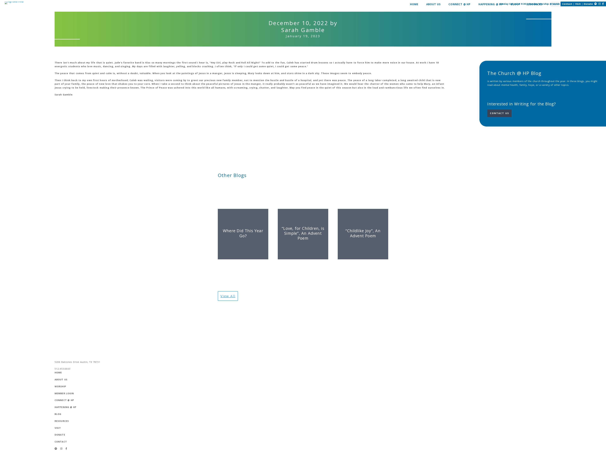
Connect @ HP (64, 400)
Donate (588, 3)
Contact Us (499, 113)
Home (58, 372)
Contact (567, 3)
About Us (61, 379)
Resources (62, 420)
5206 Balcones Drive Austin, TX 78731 (77, 361)
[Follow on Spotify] (596, 4)
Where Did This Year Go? (243, 233)
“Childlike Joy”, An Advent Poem (362, 233)
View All (227, 296)
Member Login (64, 393)
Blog (58, 414)
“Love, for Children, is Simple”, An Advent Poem (303, 233)
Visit (578, 3)
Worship (60, 386)
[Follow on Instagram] (599, 4)
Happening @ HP (66, 407)
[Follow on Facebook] (603, 4)
